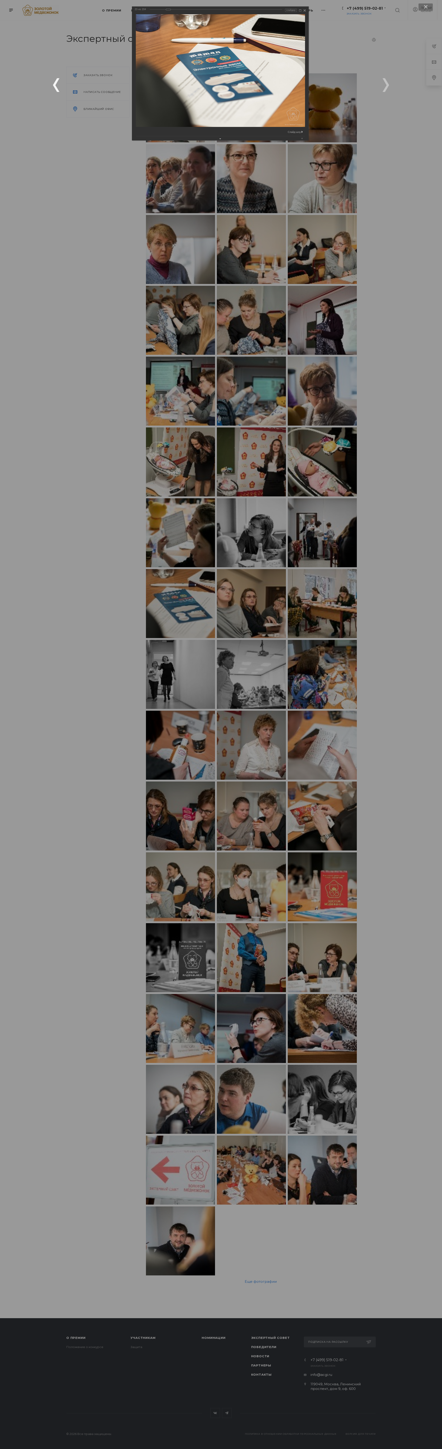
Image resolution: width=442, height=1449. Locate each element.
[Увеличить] (300, 10)
